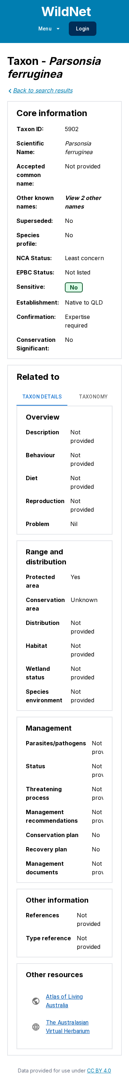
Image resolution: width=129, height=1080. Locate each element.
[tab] (41, 397)
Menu (45, 29)
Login (82, 29)
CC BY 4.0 (99, 1070)
